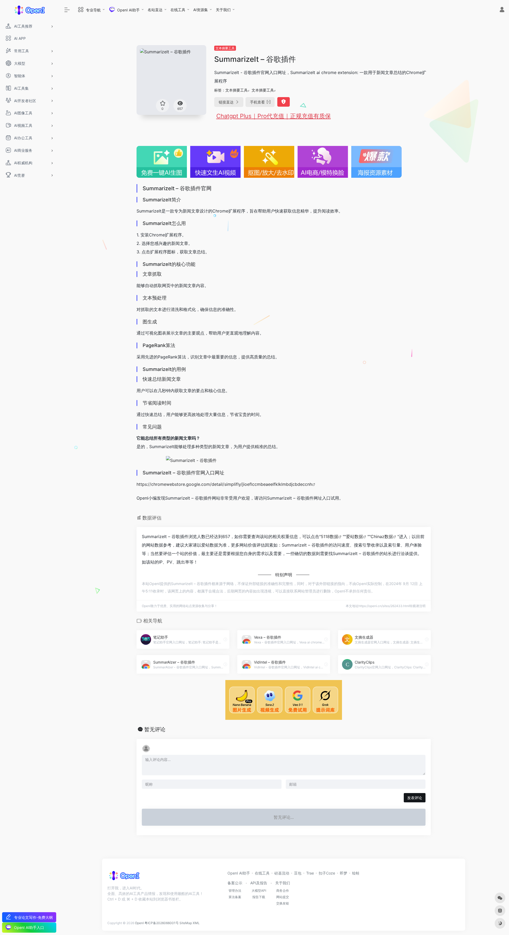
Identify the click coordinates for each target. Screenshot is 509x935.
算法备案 (235, 897)
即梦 (343, 873)
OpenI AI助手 (238, 873)
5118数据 (329, 536)
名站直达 (155, 9)
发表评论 (414, 797)
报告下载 (258, 897)
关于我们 (223, 9)
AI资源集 (200, 9)
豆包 (297, 873)
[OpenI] (124, 877)
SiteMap (185, 923)
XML (196, 923)
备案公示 (234, 883)
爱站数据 (354, 536)
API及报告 (258, 883)
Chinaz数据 (382, 536)
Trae (310, 873)
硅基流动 (281, 873)
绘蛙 (355, 873)
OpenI (139, 923)
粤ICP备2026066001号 (161, 923)
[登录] (502, 10)
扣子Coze (327, 873)
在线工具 (177, 9)
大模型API (259, 891)
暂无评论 (154, 729)
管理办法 (235, 891)
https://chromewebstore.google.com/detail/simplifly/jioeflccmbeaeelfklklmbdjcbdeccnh (224, 484)
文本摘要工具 (225, 48)
